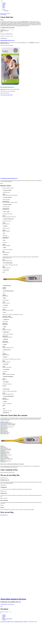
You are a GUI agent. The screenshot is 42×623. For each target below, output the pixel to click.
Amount (1, 29)
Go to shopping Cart (10, 604)
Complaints (25, 621)
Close (1, 606)
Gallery (4, 4)
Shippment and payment (18, 621)
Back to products (3, 14)
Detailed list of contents (4, 421)
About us (4, 3)
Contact (4, 6)
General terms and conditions (5, 621)
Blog (3, 5)
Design (1, 30)
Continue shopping (3, 604)
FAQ (3, 7)
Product (4, 2)
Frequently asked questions (7, 618)
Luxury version (19, 25)
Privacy (12, 621)
